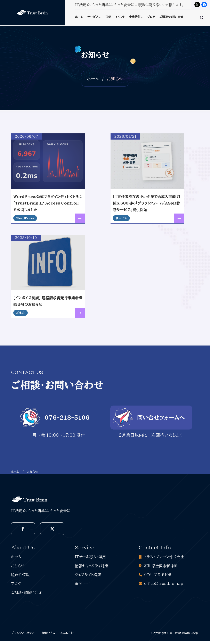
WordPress (25, 218)
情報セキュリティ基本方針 (58, 632)
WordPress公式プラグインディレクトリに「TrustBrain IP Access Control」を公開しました (47, 203)
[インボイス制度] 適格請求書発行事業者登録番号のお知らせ (47, 301)
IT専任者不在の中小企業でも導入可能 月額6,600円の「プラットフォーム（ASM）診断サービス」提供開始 (146, 203)
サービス (121, 218)
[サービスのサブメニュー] (100, 18)
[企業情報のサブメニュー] (142, 18)
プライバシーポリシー (24, 632)
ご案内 (20, 312)
